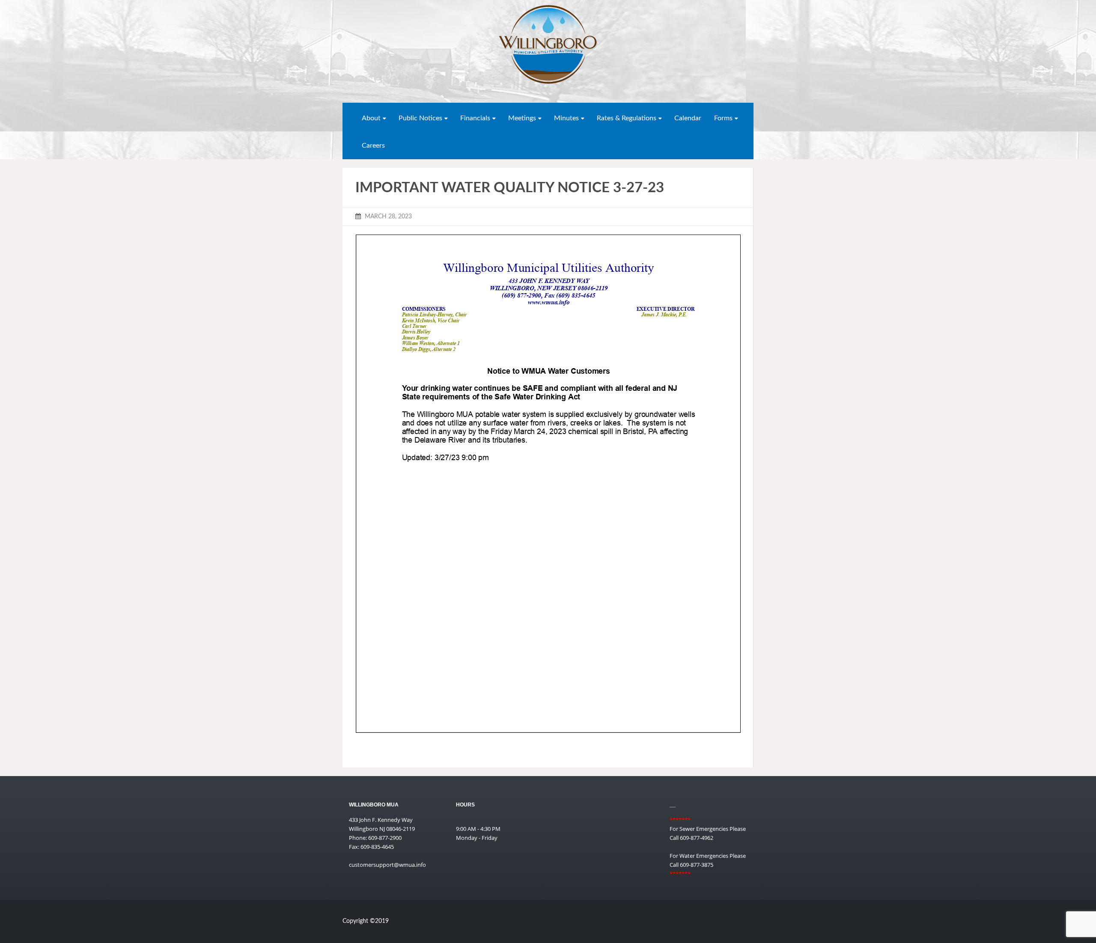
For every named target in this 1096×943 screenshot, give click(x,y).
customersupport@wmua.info (387, 865)
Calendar (687, 118)
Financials (475, 118)
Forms (723, 118)
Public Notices (420, 118)
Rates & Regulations (626, 118)
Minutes (566, 118)
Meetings (522, 118)
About (371, 118)
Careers (373, 145)
